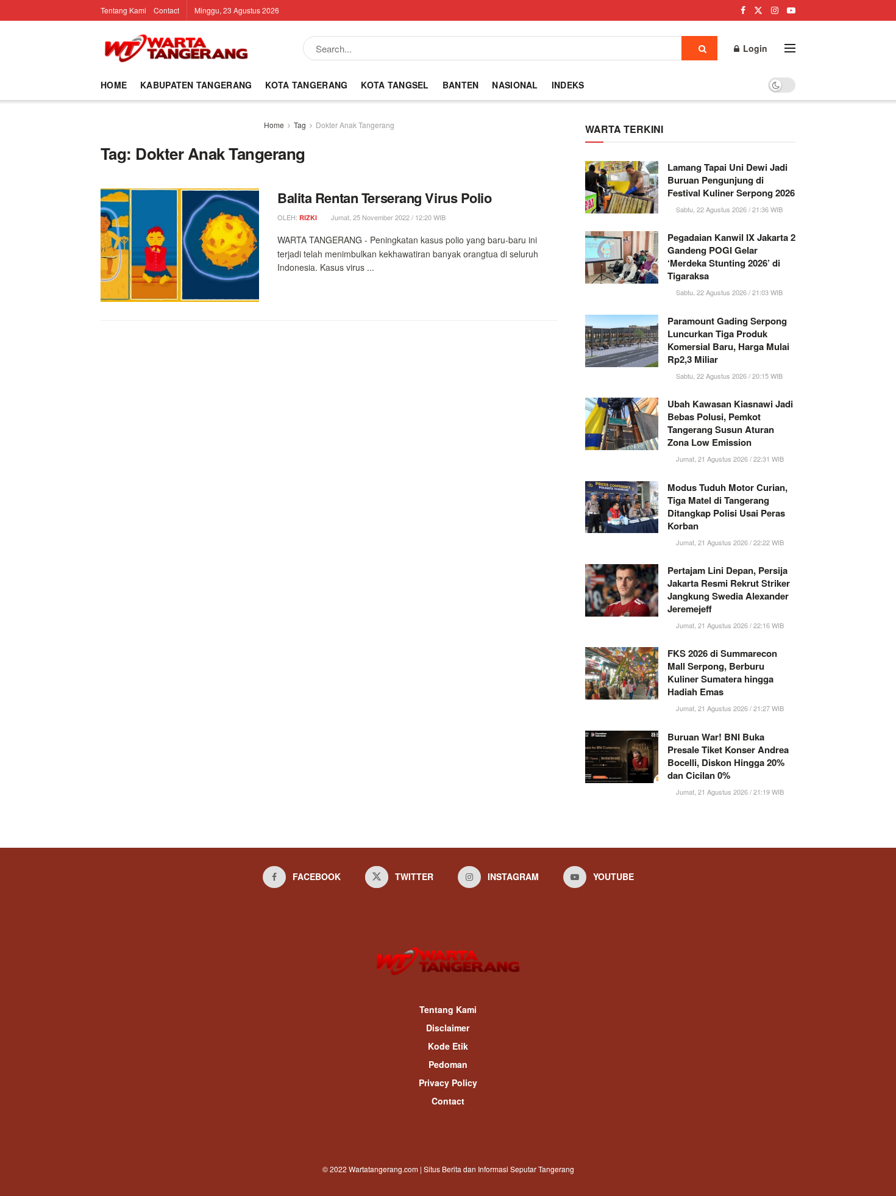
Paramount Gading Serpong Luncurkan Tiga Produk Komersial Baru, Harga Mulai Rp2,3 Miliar (728, 340)
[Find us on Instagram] (774, 10)
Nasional (515, 85)
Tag (300, 125)
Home (114, 85)
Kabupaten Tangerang (196, 85)
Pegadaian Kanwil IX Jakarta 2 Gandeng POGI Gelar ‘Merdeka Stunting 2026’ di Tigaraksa (731, 256)
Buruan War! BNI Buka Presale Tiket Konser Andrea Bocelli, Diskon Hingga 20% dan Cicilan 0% (728, 756)
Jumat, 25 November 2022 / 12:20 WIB (387, 217)
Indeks (568, 85)
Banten (461, 85)
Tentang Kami (123, 10)
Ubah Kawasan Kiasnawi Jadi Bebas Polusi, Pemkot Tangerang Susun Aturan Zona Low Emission (730, 423)
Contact (166, 10)
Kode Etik (448, 1046)
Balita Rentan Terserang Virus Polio (384, 197)
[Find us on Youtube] (791, 10)
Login (754, 48)
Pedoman (448, 1064)
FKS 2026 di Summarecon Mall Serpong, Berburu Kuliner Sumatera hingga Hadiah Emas (722, 672)
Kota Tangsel (394, 85)
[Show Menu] (789, 48)
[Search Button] (699, 48)
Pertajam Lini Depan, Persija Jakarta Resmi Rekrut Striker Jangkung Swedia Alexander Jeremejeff (728, 589)
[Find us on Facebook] (743, 10)
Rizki (308, 217)
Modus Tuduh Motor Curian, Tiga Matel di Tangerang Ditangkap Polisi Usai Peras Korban (727, 506)
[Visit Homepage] (176, 48)
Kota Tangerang (306, 85)
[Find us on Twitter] (758, 10)
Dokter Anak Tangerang (355, 125)
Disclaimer (447, 1028)
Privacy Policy (448, 1082)
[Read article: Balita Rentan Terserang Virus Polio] (180, 245)
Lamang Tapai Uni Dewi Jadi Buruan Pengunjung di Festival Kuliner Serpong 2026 (731, 179)
